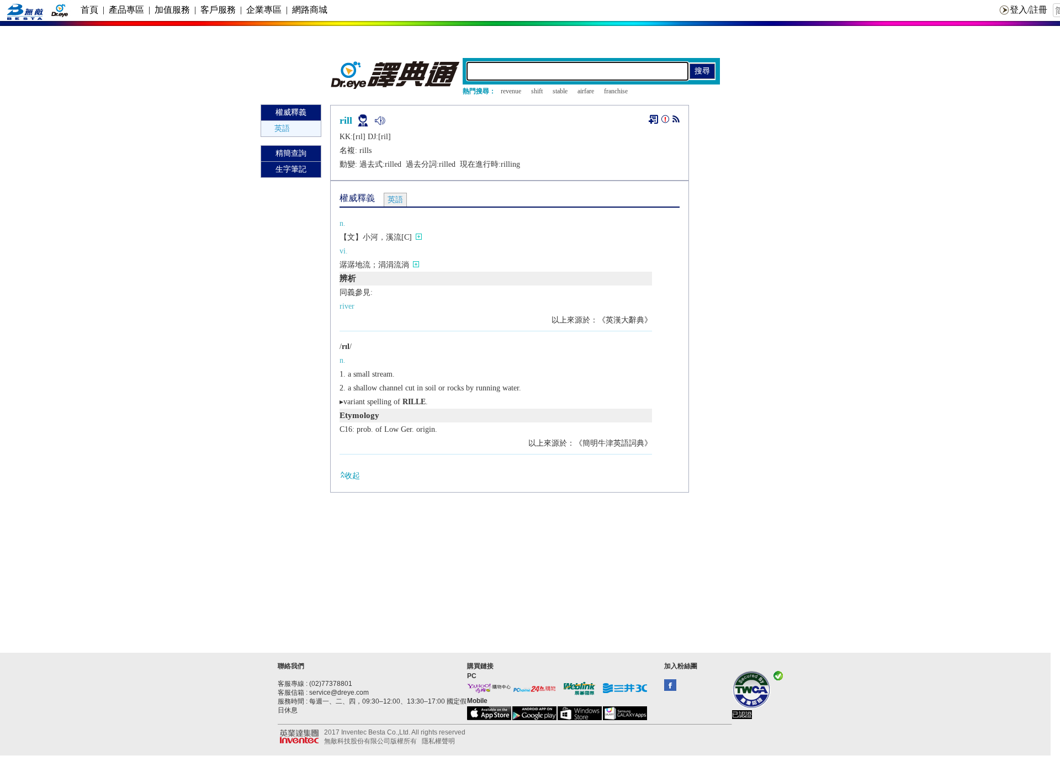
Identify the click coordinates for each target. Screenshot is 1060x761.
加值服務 (172, 9)
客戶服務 (218, 9)
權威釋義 (290, 112)
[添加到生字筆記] (653, 119)
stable (560, 91)
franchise (616, 91)
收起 (352, 476)
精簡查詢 (290, 153)
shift (537, 91)
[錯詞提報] (665, 121)
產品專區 (126, 9)
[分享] (676, 121)
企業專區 (264, 9)
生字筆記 (290, 169)
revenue (511, 91)
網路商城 (310, 9)
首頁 (89, 9)
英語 (282, 128)
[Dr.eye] (396, 86)
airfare (585, 91)
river (347, 306)
